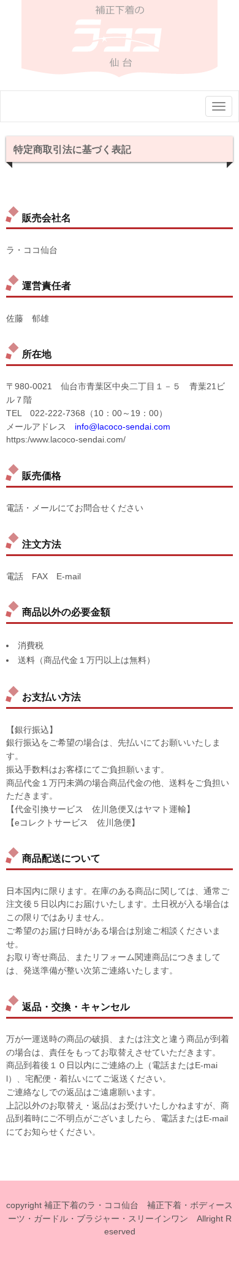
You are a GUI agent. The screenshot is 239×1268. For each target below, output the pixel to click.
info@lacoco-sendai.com (122, 426)
